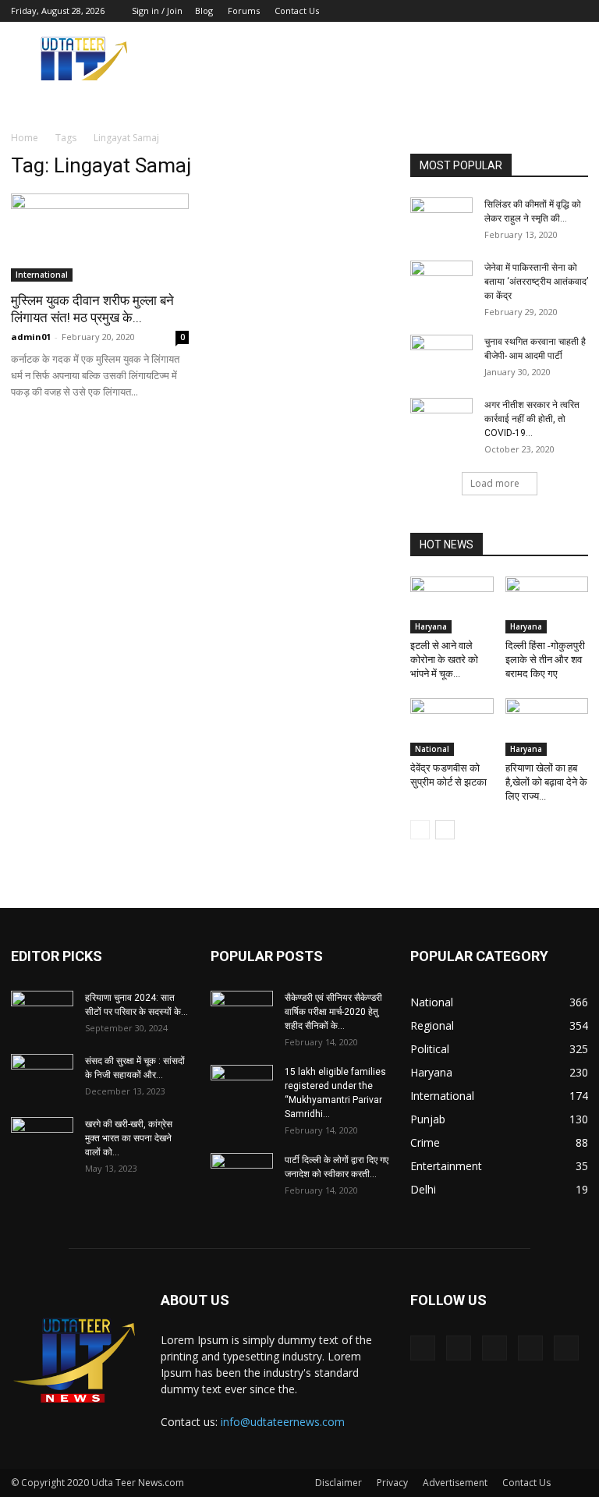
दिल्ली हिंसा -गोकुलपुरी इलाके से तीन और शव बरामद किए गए (545, 659)
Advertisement (455, 1482)
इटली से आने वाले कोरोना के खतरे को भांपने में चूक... (444, 659)
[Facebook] (473, 11)
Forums (244, 10)
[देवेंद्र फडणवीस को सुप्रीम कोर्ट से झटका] (452, 726)
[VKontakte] (550, 11)
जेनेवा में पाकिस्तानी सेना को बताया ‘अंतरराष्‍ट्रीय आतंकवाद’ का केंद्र (536, 281)
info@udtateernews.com (283, 1421)
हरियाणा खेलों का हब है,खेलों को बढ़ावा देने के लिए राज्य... (546, 782)
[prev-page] (420, 829)
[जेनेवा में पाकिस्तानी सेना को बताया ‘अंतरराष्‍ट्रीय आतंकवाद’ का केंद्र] (441, 282)
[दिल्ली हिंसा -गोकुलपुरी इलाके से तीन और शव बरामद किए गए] (547, 604)
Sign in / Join (157, 10)
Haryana (431, 626)
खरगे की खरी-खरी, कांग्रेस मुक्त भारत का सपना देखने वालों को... (128, 1138)
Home (24, 137)
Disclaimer (338, 1482)
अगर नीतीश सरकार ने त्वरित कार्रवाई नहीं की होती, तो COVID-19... (532, 418)
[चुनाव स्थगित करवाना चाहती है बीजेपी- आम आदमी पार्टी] (441, 356)
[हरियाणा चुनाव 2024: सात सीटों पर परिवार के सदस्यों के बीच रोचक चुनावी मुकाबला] (42, 1012)
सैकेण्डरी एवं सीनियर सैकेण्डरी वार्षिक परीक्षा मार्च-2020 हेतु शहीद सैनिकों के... (333, 1011)
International (42, 274)
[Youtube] (576, 11)
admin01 (31, 336)
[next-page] (445, 829)
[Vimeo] (525, 11)
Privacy (392, 1482)
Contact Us (297, 10)
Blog (204, 10)
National (432, 748)
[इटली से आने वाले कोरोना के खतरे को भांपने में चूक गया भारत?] (452, 604)
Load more (494, 483)
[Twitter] (499, 11)
